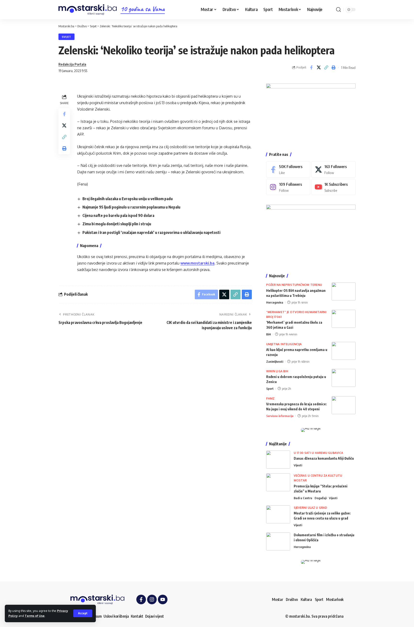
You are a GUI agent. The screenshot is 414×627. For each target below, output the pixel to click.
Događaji (321, 498)
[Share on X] (318, 67)
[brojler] (311, 234)
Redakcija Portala (72, 64)
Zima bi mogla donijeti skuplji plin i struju (116, 223)
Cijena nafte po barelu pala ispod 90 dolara (118, 215)
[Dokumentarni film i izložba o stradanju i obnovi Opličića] (278, 541)
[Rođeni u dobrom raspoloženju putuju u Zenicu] (344, 378)
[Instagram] (288, 187)
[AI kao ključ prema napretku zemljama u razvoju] (344, 351)
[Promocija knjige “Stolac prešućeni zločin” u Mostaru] (278, 482)
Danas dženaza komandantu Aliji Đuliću (324, 458)
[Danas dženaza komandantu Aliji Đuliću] (278, 460)
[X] (333, 169)
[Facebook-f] (141, 599)
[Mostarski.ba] (87, 9)
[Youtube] (333, 187)
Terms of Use (35, 616)
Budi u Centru (303, 498)
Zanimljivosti (274, 361)
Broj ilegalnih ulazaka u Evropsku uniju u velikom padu (127, 198)
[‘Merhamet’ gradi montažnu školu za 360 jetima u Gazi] (344, 319)
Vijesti (298, 465)
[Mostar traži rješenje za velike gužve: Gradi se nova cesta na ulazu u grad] (278, 514)
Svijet (66, 37)
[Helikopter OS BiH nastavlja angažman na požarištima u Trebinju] (344, 291)
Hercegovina (274, 302)
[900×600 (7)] (311, 112)
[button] (82, 613)
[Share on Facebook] (311, 67)
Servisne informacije (279, 416)
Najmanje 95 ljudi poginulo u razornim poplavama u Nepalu (131, 207)
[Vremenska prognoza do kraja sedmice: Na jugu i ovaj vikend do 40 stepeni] (344, 405)
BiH (268, 334)
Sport (270, 388)
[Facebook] (288, 169)
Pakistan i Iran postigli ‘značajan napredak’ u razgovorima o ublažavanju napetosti (151, 232)
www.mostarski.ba (197, 263)
